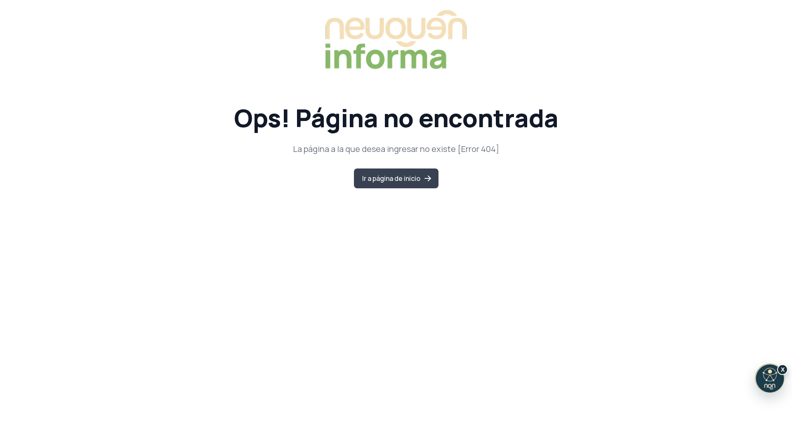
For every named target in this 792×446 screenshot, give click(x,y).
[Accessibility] (770, 378)
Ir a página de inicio (391, 178)
